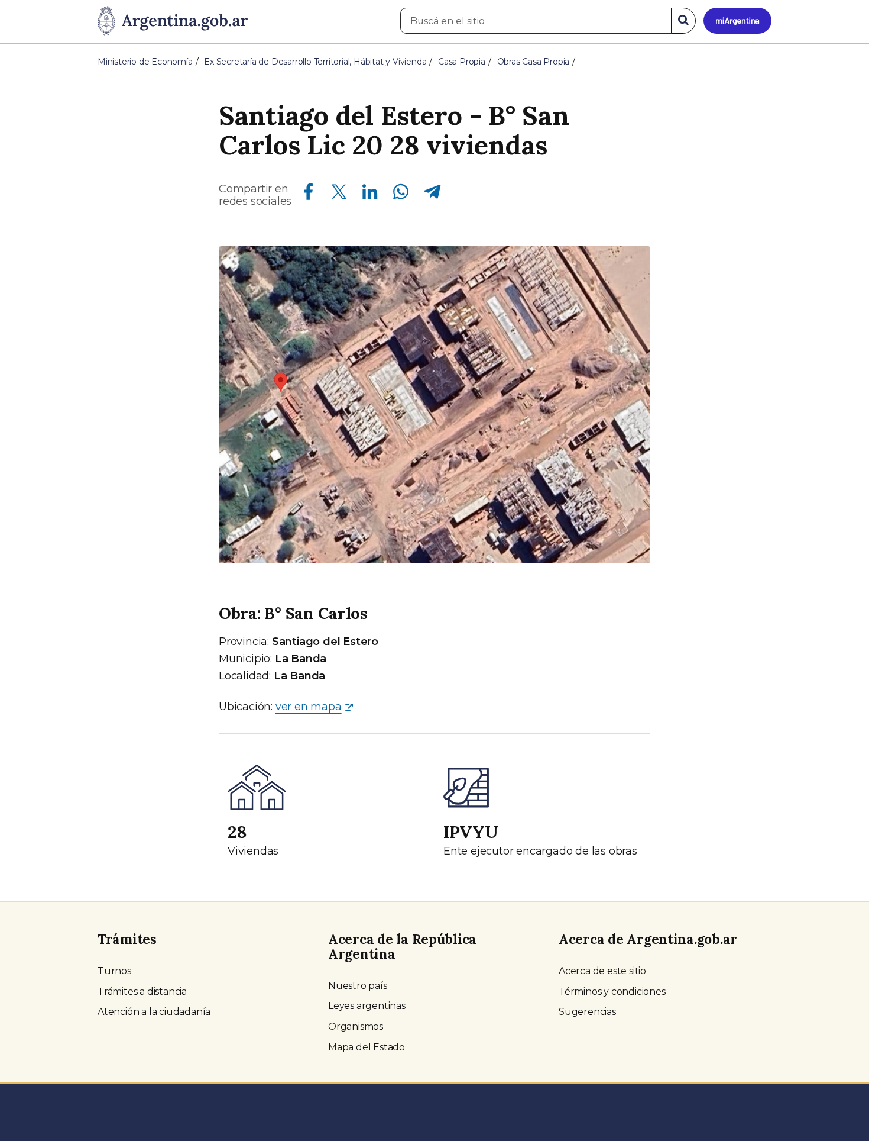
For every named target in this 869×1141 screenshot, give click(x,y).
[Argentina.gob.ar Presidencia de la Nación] (173, 21)
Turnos (114, 970)
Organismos (355, 1026)
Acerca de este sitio (602, 970)
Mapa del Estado (366, 1047)
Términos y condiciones (612, 991)
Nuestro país (357, 985)
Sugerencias (587, 1011)
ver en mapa (308, 706)
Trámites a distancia (142, 991)
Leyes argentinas (367, 1005)
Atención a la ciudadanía (154, 1011)
